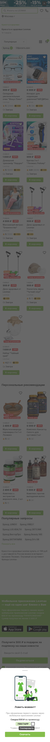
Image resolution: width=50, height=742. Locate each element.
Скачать (25, 734)
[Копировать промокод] (33, 724)
